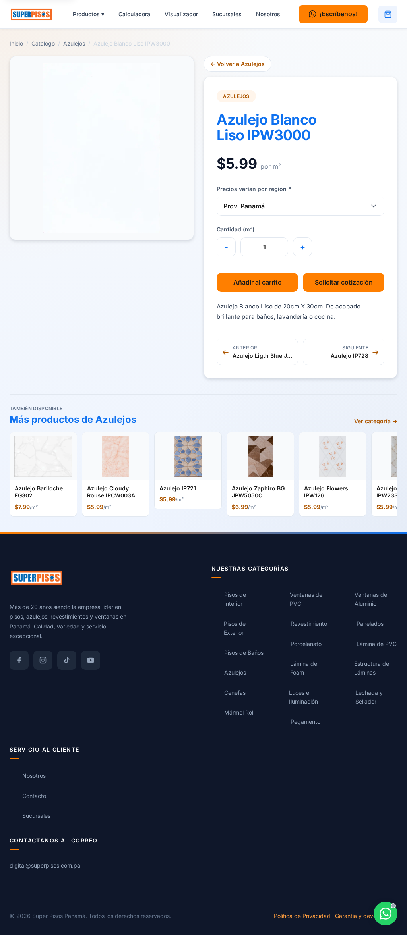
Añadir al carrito (257, 282)
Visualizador (181, 14)
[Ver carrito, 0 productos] (387, 14)
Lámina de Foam (303, 668)
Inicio (16, 43)
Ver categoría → (375, 421)
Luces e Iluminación (303, 697)
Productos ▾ (88, 14)
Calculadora (134, 14)
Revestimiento (309, 623)
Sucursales (227, 14)
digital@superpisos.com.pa (45, 865)
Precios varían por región (254, 188)
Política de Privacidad (302, 915)
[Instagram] (42, 660)
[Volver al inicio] (35, 14)
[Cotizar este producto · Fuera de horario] (385, 913)
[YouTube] (90, 660)
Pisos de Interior (235, 599)
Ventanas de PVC (306, 599)
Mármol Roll (239, 712)
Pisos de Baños (244, 652)
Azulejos (74, 43)
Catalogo (43, 43)
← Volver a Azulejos (237, 63)
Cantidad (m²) (235, 229)
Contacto (34, 795)
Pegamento (305, 721)
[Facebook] (19, 660)
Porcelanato (306, 643)
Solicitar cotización (344, 282)
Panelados (370, 623)
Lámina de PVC (377, 643)
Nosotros (268, 14)
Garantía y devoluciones (366, 915)
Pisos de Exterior (235, 628)
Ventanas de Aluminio (371, 599)
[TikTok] (66, 660)
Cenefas (235, 692)
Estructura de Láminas (371, 668)
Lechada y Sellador (369, 697)
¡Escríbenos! (339, 14)
